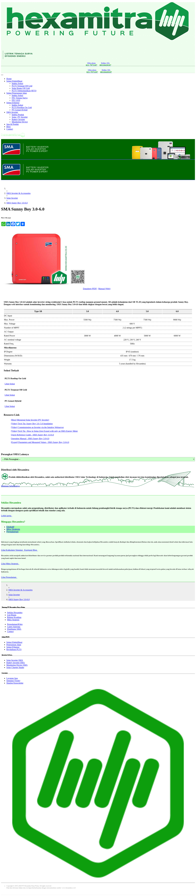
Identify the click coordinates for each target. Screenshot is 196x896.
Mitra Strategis (13, 529)
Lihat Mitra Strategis (10, 564)
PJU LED (16, 100)
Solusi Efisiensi (12, 103)
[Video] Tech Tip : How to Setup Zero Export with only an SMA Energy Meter (44, 431)
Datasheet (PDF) (90, 289)
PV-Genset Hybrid (19, 110)
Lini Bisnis (11, 615)
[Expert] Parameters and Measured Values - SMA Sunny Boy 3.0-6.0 (40, 442)
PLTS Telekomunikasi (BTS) (24, 91)
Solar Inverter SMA (14, 660)
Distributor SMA (14, 629)
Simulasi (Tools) (13, 680)
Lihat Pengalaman (9, 577)
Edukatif (10, 527)
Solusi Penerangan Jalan (16, 93)
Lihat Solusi (10, 384)
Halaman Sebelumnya (10, 486)
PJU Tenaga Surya (19, 98)
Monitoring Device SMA (17, 665)
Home (9, 79)
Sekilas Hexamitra (14, 612)
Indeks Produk (18, 115)
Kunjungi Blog (31, 550)
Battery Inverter (18, 119)
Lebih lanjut (6, 516)
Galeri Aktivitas (13, 627)
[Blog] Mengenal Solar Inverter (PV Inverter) (30, 420)
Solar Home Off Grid (21, 88)
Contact (9, 129)
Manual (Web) (104, 289)
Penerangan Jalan (13, 645)
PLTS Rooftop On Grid (22, 107)
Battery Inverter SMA (15, 663)
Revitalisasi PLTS (13, 649)
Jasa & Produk (12, 124)
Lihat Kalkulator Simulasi (12, 550)
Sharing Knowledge (14, 683)
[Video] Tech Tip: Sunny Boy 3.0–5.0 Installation (32, 423)
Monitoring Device (20, 122)
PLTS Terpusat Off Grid (22, 86)
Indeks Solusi (17, 83)
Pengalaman (12, 532)
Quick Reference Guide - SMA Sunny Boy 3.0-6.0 (32, 435)
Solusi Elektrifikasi (14, 81)
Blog (8, 127)
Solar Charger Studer (15, 667)
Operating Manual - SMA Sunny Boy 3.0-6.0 (30, 438)
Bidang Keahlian (14, 617)
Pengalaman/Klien (15, 624)
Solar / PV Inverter (20, 117)
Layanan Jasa (12, 678)
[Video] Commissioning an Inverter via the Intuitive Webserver (37, 427)
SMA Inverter (12, 112)
